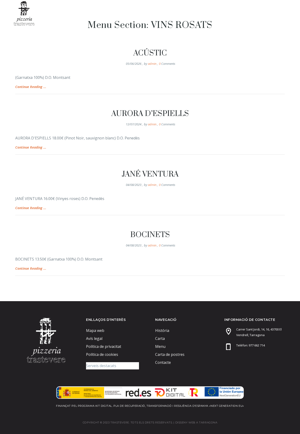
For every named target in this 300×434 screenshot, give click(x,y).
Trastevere (149, 13)
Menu (177, 13)
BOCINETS (150, 235)
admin (152, 63)
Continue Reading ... (30, 86)
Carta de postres (234, 13)
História (162, 330)
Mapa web (95, 330)
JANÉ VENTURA (150, 174)
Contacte (271, 13)
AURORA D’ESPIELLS (150, 114)
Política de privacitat (103, 346)
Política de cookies (102, 354)
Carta (200, 13)
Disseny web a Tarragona (196, 422)
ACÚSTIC (150, 53)
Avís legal (94, 338)
